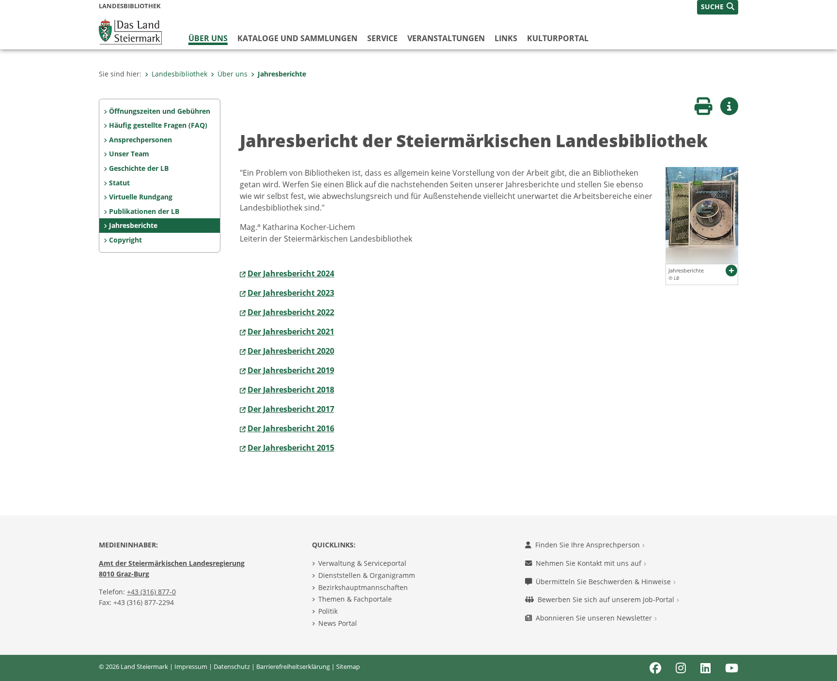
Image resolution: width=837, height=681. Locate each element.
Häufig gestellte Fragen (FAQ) (158, 125)
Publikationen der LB (144, 211)
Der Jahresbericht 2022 (291, 312)
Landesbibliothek (179, 73)
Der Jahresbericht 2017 (291, 409)
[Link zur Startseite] (130, 31)
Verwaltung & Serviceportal (362, 563)
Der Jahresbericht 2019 (291, 370)
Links (506, 38)
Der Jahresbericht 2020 (291, 351)
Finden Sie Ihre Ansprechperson (588, 544)
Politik (328, 611)
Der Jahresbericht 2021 (291, 331)
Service (382, 38)
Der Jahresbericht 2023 (291, 293)
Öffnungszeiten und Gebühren (159, 111)
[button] (717, 7)
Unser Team (129, 153)
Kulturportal (558, 38)
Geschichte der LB (139, 168)
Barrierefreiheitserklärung (293, 666)
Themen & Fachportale (355, 599)
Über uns (208, 38)
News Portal (337, 623)
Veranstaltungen (446, 38)
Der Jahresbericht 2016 (291, 428)
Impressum (190, 666)
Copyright (125, 239)
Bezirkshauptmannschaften (363, 587)
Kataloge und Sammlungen (297, 38)
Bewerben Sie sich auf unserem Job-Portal (607, 599)
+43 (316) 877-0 (151, 591)
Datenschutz (232, 666)
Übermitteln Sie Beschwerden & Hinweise (604, 581)
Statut (119, 182)
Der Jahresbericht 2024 (291, 273)
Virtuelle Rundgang (140, 196)
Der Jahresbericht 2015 (291, 447)
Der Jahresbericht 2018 (291, 389)
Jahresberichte (282, 73)
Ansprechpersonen (140, 139)
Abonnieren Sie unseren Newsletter (595, 617)
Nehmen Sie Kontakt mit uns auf (589, 563)
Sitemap (348, 666)
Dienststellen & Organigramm (366, 575)
